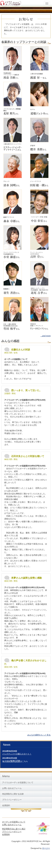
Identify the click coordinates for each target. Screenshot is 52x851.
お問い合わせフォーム (12, 788)
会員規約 (6, 805)
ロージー (46, 848)
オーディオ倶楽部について (13, 822)
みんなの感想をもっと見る (39, 735)
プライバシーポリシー (12, 800)
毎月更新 (6, 761)
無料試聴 (15, 761)
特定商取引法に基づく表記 (13, 829)
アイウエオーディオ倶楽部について (17, 782)
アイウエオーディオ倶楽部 (10, 3)
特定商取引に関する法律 (13, 794)
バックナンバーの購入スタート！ (16, 754)
